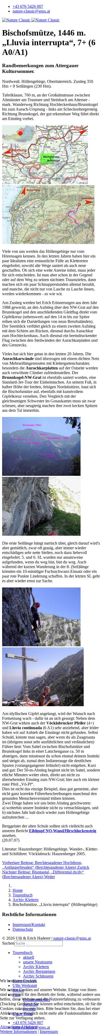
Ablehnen (29, 1027)
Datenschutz (23, 929)
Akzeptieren (10, 1027)
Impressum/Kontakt (29, 924)
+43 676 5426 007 (28, 6)
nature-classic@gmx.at (31, 11)
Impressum (49, 1031)
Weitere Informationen (18, 1031)
